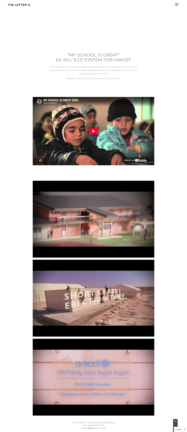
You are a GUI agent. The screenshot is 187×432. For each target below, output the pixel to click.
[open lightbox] (93, 219)
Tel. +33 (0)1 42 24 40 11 (93, 425)
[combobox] (180, 429)
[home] (19, 5)
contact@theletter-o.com (93, 428)
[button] (176, 4)
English (178, 429)
